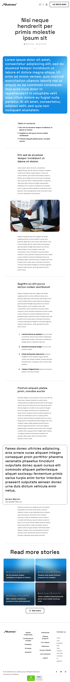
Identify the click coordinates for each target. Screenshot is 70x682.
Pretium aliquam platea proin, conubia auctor (35, 140)
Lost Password (45, 654)
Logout (45, 658)
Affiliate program (45, 638)
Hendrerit (28, 652)
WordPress (15, 674)
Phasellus (28, 644)
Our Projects (45, 642)
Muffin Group (30, 44)
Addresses (45, 646)
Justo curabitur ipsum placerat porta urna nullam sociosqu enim (50, 598)
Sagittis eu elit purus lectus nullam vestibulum (34, 134)
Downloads (45, 633)
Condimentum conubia (28, 640)
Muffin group (21, 672)
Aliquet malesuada (28, 634)
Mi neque (28, 648)
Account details (45, 650)
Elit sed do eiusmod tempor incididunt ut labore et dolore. (35, 128)
